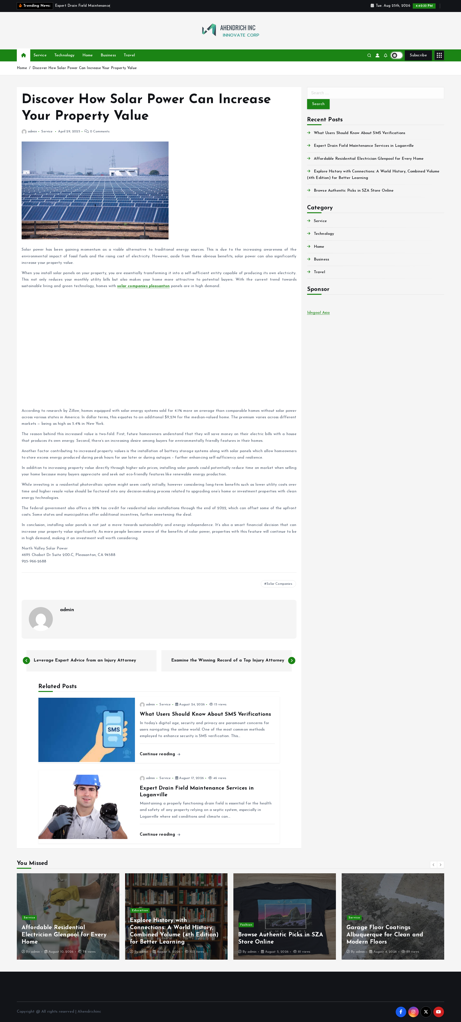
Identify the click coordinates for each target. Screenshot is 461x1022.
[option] (68, 916)
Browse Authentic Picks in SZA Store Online (354, 191)
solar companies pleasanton (143, 286)
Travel (129, 55)
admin (32, 131)
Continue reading (158, 754)
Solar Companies (279, 584)
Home (87, 55)
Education (32, 910)
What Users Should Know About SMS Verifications (359, 133)
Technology (64, 55)
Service (40, 55)
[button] (433, 864)
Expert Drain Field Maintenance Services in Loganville (364, 146)
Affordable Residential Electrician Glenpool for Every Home (369, 159)
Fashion (138, 924)
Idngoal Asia (318, 313)
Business (108, 55)
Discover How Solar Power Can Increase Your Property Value (84, 68)
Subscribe (418, 55)
